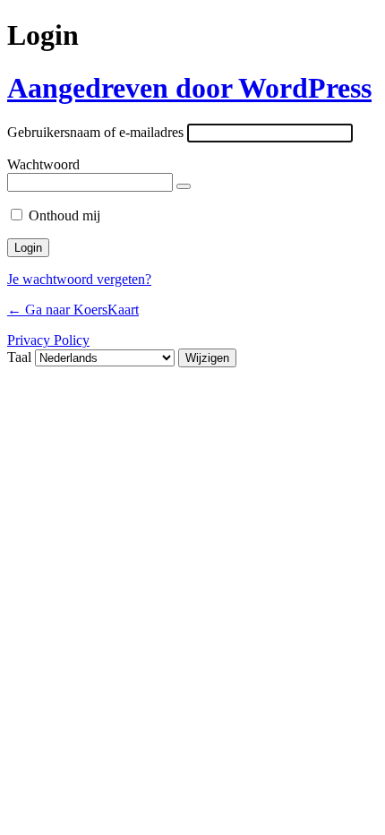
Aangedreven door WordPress (189, 88)
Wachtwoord (43, 164)
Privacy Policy (48, 340)
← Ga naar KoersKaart (73, 309)
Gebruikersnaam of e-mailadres (95, 132)
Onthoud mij (64, 215)
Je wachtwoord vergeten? (79, 279)
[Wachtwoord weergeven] (183, 186)
